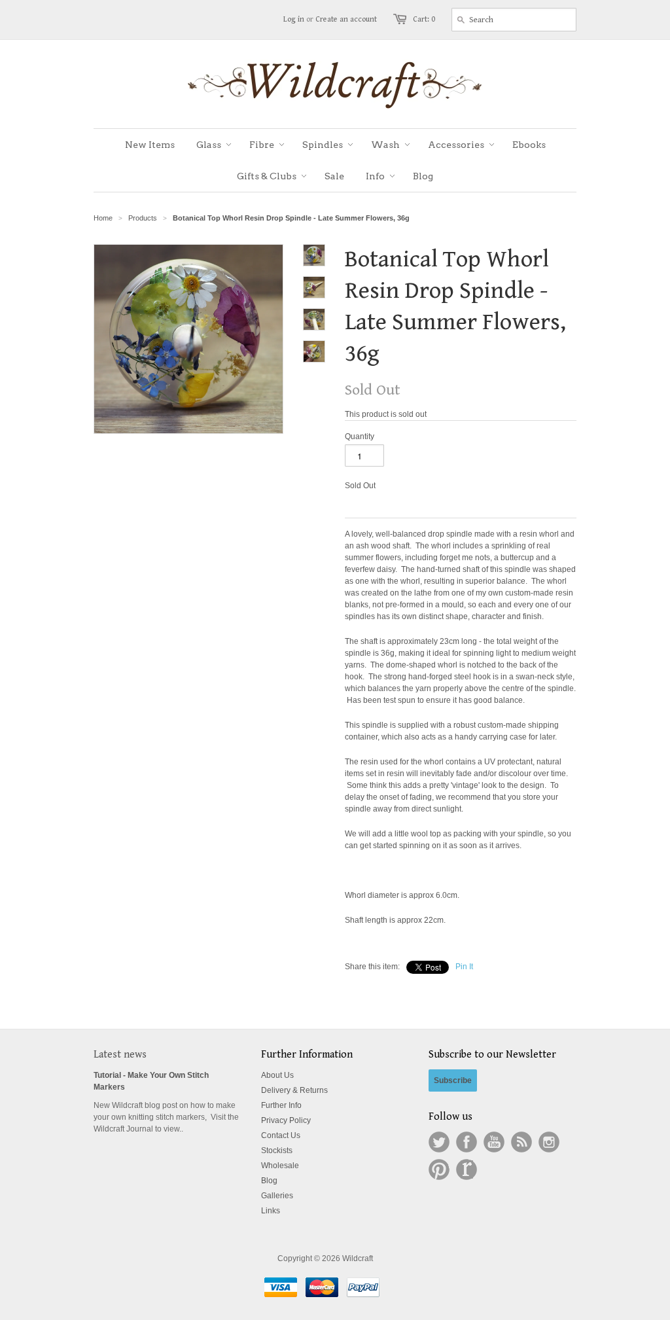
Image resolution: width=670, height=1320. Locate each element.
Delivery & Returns (294, 1090)
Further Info (281, 1105)
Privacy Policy (286, 1120)
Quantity (359, 436)
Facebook (466, 1142)
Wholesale (280, 1165)
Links (270, 1210)
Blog (423, 176)
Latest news (120, 1054)
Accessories (456, 144)
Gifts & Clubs (266, 176)
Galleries (277, 1195)
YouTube (494, 1142)
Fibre (261, 144)
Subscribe (453, 1080)
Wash (385, 144)
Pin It (464, 966)
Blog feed (521, 1142)
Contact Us (280, 1135)
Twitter (439, 1142)
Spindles (322, 144)
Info (375, 176)
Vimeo (466, 1169)
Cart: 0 (424, 19)
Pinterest (439, 1169)
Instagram (548, 1142)
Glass (208, 144)
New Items (150, 144)
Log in (293, 19)
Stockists (276, 1150)
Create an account (346, 19)
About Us (277, 1075)
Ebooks (529, 144)
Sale (334, 176)
